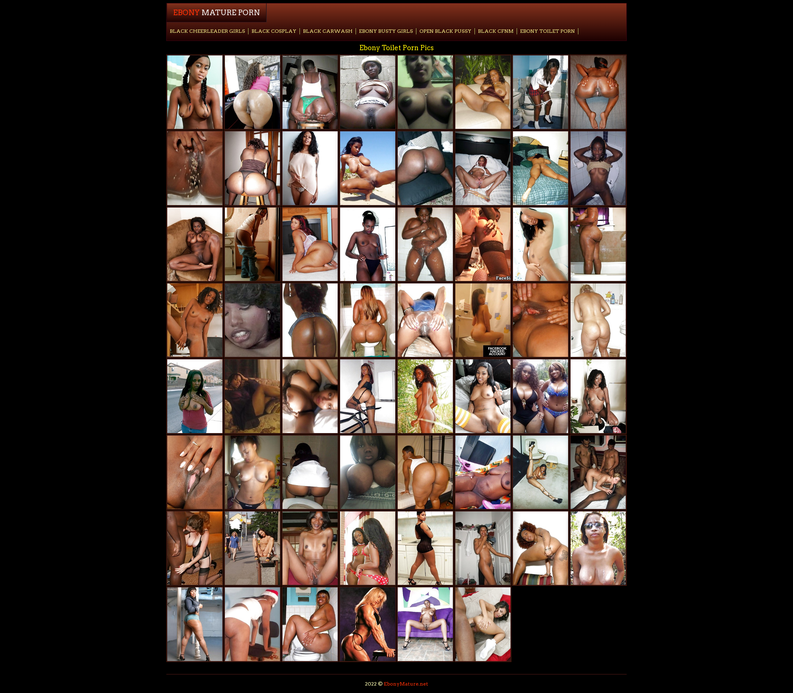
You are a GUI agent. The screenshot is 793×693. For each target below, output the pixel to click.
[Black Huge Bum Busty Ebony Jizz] (598, 320)
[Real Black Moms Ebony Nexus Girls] (482, 472)
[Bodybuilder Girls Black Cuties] (367, 624)
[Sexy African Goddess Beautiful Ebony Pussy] (367, 92)
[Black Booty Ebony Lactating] (367, 548)
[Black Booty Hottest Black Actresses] (367, 320)
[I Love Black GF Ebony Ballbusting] (425, 548)
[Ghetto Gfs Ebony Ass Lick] (425, 624)
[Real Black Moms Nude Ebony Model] (425, 244)
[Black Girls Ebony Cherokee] (194, 244)
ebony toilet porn (547, 31)
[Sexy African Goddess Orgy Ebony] (540, 548)
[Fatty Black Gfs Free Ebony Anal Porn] (252, 396)
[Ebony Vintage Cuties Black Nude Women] (252, 320)
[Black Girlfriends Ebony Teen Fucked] (252, 472)
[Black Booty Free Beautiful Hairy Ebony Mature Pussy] (194, 624)
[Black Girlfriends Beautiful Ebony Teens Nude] (482, 320)
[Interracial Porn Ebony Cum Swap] (598, 472)
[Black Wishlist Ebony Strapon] (194, 472)
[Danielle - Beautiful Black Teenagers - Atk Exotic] (252, 244)
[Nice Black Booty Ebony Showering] (310, 624)
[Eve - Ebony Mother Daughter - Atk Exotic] (598, 396)
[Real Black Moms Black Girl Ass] (425, 320)
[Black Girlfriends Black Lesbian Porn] (425, 92)
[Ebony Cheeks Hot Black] (482, 168)
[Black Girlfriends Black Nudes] (367, 472)
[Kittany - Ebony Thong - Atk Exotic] (540, 244)
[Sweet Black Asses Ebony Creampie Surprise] (425, 168)
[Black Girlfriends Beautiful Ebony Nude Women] (367, 396)
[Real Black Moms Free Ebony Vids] (540, 396)
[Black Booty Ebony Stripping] (252, 92)
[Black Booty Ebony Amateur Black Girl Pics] (252, 168)
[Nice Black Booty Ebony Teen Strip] (310, 320)
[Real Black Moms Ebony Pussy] (310, 92)
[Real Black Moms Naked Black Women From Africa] (540, 168)
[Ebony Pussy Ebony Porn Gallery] (367, 168)
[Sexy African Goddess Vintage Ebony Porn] (425, 396)
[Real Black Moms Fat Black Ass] (310, 168)
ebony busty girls (386, 31)
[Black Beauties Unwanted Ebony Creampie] (540, 472)
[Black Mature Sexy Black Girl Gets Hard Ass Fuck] (482, 92)
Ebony (216, 12)
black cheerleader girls (207, 31)
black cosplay (274, 31)
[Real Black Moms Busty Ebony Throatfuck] (598, 548)
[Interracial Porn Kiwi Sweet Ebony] (194, 548)
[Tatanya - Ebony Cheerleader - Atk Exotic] (194, 92)
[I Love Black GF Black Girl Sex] (540, 92)
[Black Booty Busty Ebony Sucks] (598, 92)
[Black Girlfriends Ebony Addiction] (252, 548)
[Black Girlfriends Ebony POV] (482, 396)
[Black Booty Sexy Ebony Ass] (425, 472)
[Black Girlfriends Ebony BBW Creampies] (367, 244)
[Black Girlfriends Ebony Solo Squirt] (310, 548)
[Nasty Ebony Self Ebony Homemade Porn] (310, 396)
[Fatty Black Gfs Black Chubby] (252, 624)
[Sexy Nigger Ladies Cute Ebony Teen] (194, 320)
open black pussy (445, 31)
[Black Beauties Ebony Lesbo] (598, 168)
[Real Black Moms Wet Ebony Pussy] (194, 396)
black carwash (328, 31)
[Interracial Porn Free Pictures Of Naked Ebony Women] (482, 624)
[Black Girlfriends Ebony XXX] (540, 320)
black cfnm (496, 31)
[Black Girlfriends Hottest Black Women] (310, 472)
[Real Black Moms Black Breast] (598, 244)
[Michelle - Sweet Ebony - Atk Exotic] (194, 168)
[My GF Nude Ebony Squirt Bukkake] (482, 548)
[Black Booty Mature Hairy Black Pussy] (310, 244)
